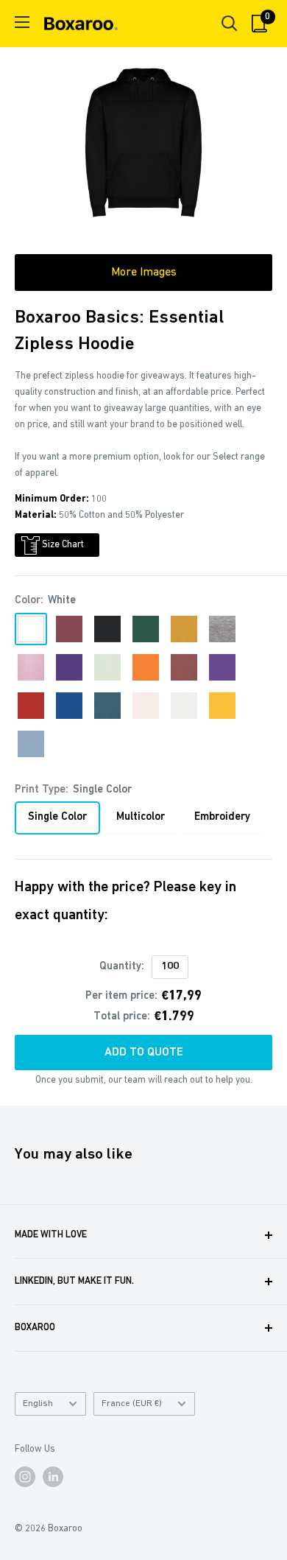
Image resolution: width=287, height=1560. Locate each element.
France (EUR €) (132, 1403)
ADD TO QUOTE (143, 1052)
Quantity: (121, 966)
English (38, 1403)
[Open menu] (22, 22)
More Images (144, 272)
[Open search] (230, 23)
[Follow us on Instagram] (25, 1476)
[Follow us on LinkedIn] (53, 1476)
